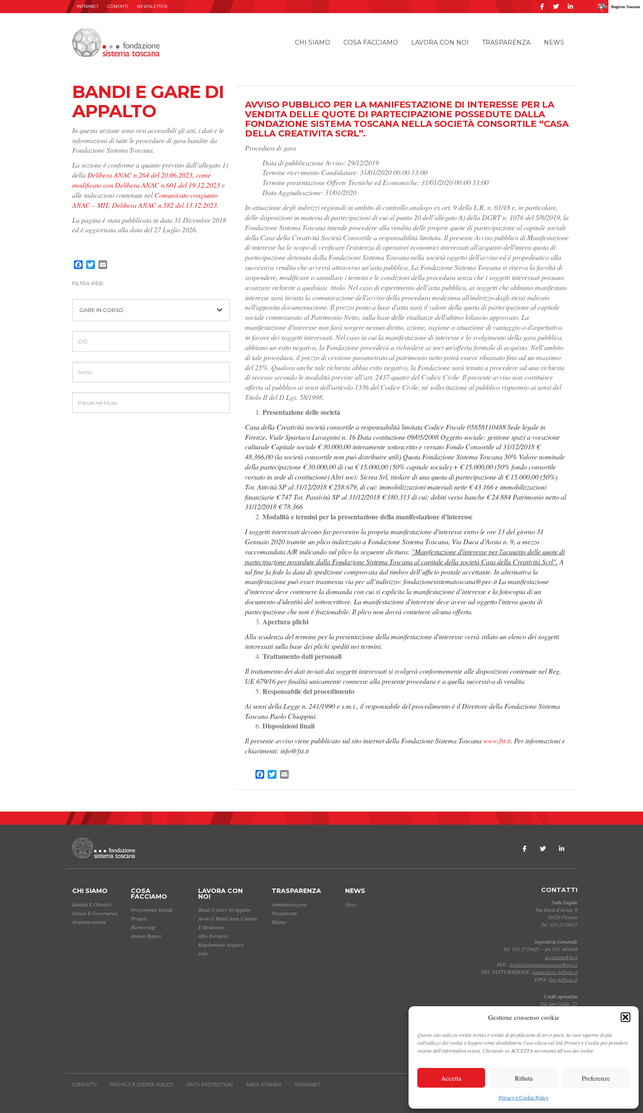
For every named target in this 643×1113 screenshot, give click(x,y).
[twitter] (556, 6)
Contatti (117, 6)
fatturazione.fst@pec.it (554, 972)
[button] (625, 1017)
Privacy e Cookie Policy (524, 1097)
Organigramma (88, 921)
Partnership (143, 927)
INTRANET (87, 6)
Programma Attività (151, 909)
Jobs (203, 953)
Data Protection (209, 1085)
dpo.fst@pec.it (563, 979)
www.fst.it (496, 740)
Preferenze (596, 1078)
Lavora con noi (440, 42)
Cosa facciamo (370, 42)
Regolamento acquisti (220, 944)
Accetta (451, 1078)
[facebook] (542, 6)
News (554, 42)
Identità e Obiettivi (91, 904)
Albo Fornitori (213, 935)
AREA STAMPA (264, 1085)
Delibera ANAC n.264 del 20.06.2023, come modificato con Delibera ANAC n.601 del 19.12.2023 (146, 179)
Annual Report (146, 935)
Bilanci (279, 921)
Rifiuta (524, 1078)
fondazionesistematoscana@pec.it (543, 964)
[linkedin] (570, 6)
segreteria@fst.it (561, 957)
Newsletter (152, 6)
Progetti (139, 918)
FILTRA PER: (88, 283)
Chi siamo (312, 42)
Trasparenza (506, 42)
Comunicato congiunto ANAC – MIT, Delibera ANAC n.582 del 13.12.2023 (145, 200)
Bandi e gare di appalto (224, 909)
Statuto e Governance (95, 913)
